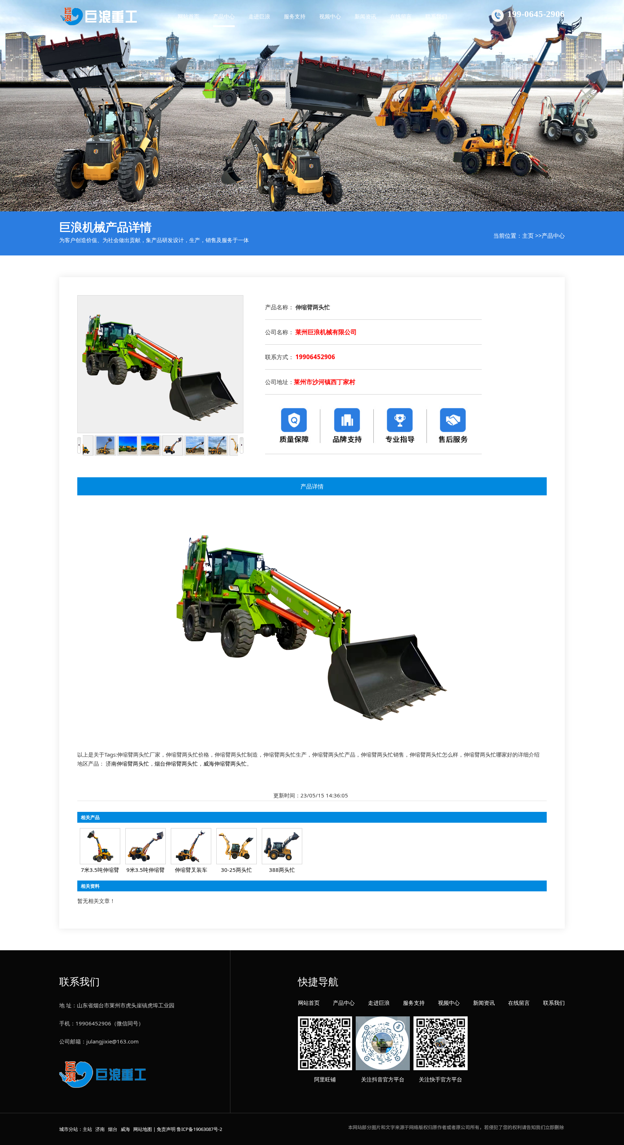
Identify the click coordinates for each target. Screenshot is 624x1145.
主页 (528, 236)
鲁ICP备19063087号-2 (199, 1129)
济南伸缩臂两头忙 (127, 763)
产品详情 (312, 486)
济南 (100, 1129)
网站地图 (142, 1129)
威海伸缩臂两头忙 (225, 763)
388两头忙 (282, 869)
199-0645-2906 (536, 14)
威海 (125, 1129)
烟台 (112, 1129)
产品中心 (553, 236)
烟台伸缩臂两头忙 (176, 763)
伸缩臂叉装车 (191, 869)
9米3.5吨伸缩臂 (145, 869)
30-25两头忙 (236, 869)
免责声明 (166, 1129)
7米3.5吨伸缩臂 (100, 869)
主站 (87, 1129)
